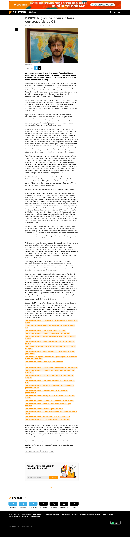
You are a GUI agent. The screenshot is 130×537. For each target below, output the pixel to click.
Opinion (52, 451)
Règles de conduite (107, 514)
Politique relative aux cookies (70, 514)
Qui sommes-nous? (13, 514)
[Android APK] (115, 523)
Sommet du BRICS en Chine (32, 451)
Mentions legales (26, 514)
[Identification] (110, 12)
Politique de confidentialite (51, 514)
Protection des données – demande (90, 514)
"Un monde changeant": (51, 368)
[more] (16, 29)
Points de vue (44, 451)
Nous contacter (37, 514)
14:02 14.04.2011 (29, 25)
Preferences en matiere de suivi (31, 516)
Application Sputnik (14, 516)
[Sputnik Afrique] (18, 14)
